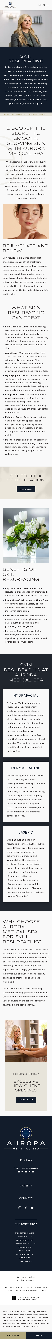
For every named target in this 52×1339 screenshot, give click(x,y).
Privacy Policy (41, 1287)
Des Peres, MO (24, 1251)
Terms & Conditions (23, 1287)
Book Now (26, 489)
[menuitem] (19, 1207)
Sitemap (43, 1290)
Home (6, 115)
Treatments (18, 115)
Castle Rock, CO (25, 1237)
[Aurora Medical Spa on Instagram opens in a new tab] (19, 1207)
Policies (8, 1287)
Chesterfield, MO (24, 1240)
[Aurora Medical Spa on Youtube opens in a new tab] (32, 1207)
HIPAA (10, 1290)
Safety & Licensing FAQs (26, 1290)
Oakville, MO (26, 1261)
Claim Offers (26, 1100)
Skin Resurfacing (37, 115)
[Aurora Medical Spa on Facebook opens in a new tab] (26, 1207)
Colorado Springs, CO (25, 1244)
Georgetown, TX (24, 1254)
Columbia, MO (25, 1247)
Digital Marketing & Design (29, 1298)
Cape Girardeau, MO (25, 1233)
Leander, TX (24, 1258)
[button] (47, 5)
